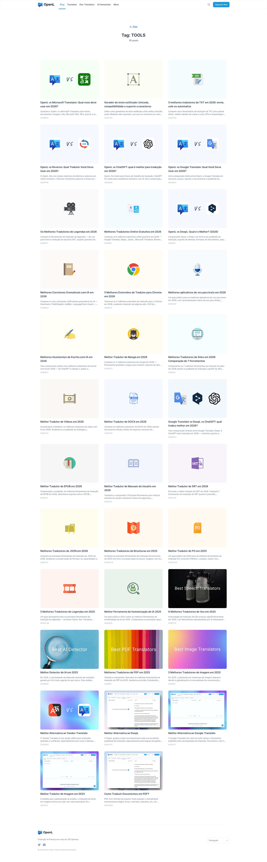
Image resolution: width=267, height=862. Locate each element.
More (116, 4)
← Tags (133, 26)
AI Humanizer (104, 4)
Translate (72, 4)
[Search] (208, 4)
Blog (62, 4)
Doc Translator (87, 4)
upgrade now (221, 4)
